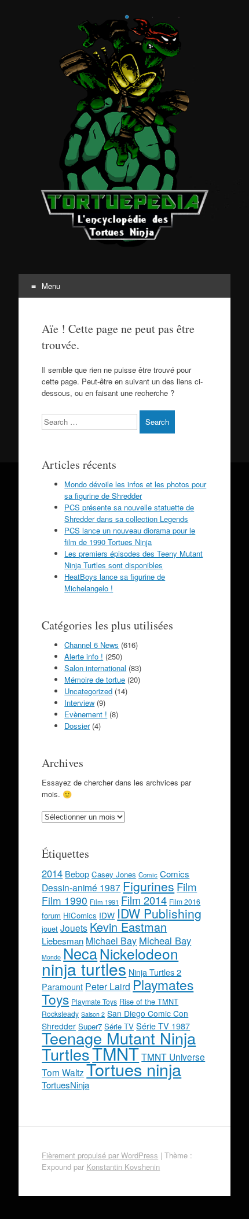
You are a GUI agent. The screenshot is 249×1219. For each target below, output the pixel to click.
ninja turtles (84, 968)
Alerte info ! (83, 656)
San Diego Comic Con (147, 1013)
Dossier (77, 725)
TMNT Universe (173, 1056)
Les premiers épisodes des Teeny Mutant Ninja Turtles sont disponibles (133, 559)
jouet (50, 928)
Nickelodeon (139, 953)
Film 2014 (144, 899)
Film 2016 (184, 901)
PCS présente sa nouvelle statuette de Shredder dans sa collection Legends (129, 513)
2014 (52, 873)
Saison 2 (93, 1014)
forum (51, 915)
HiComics (80, 915)
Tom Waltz (63, 1072)
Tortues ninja (133, 1069)
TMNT (115, 1053)
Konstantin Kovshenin (123, 1166)
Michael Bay (111, 940)
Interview (79, 702)
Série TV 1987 (163, 1026)
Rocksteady (60, 1013)
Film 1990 (64, 900)
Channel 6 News (91, 644)
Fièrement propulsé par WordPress (100, 1155)
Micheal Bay (165, 940)
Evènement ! (85, 714)
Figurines (148, 886)
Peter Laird (107, 986)
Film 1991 (104, 901)
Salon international (95, 667)
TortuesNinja (65, 1085)
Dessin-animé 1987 (81, 887)
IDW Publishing (159, 913)
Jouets (73, 927)
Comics (174, 874)
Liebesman (62, 941)
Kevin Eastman (128, 926)
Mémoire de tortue (94, 679)
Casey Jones (113, 874)
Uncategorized (88, 691)
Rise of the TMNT (148, 1001)
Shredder (59, 1026)
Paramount (62, 986)
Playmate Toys (94, 1001)
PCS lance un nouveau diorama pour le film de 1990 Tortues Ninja (129, 536)
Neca (80, 953)
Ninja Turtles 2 (155, 972)
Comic (148, 874)
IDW (107, 915)
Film (187, 886)
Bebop (77, 874)
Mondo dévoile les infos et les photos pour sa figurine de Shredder (135, 490)
